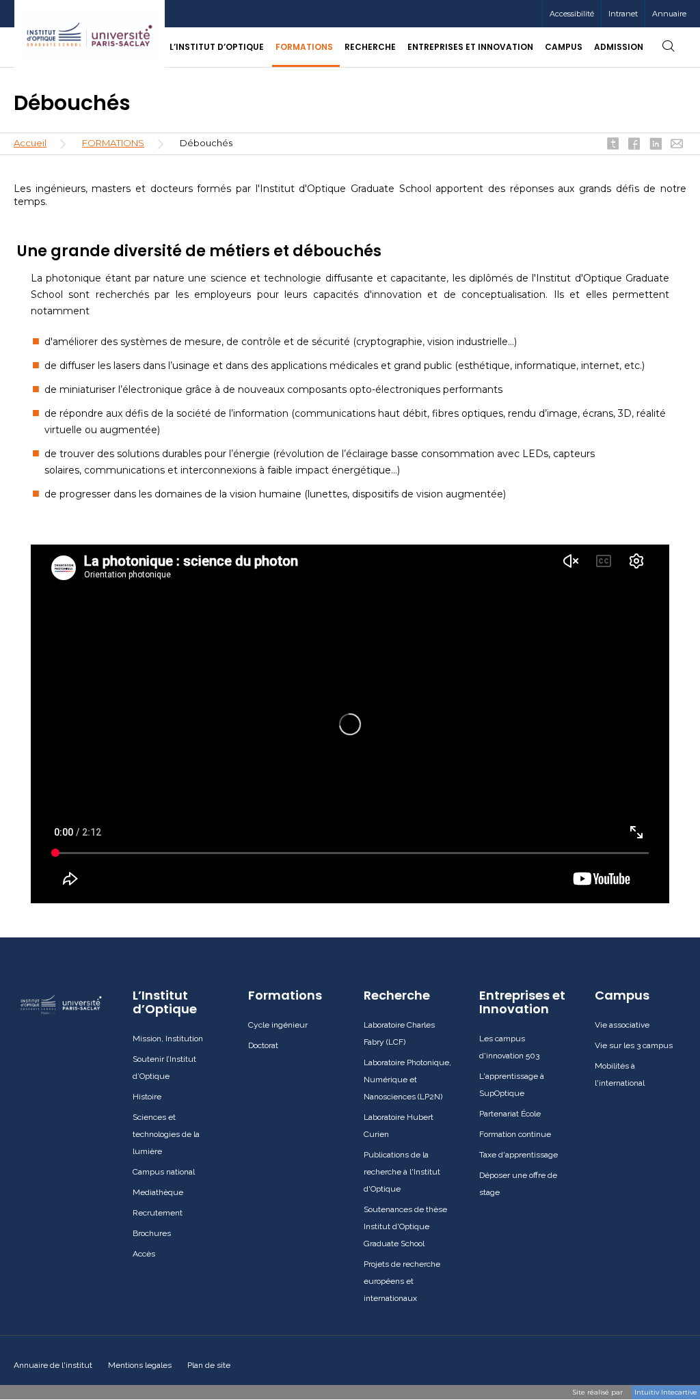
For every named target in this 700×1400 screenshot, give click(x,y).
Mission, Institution (168, 1038)
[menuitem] (623, 13)
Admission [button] (618, 47)
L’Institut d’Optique (165, 1002)
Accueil (30, 142)
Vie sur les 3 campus (634, 1045)
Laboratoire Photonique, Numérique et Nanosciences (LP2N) (407, 1079)
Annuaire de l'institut (53, 1365)
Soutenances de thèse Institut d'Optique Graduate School (405, 1226)
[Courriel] (677, 144)
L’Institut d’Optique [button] (217, 47)
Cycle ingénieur (278, 1025)
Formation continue (515, 1134)
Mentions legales (140, 1365)
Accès (144, 1254)
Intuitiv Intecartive (665, 1392)
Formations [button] (304, 47)
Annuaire (669, 13)
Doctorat (263, 1045)
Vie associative (622, 1025)
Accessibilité (572, 13)
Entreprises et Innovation (522, 1002)
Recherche (397, 995)
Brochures (152, 1233)
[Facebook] (634, 144)
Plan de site (208, 1365)
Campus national (164, 1172)
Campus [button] (563, 47)
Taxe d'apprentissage (518, 1154)
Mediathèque (158, 1192)
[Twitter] (613, 144)
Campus (622, 995)
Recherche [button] (370, 47)
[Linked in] (655, 144)
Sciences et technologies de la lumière (166, 1134)
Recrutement (158, 1213)
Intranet (623, 13)
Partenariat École (510, 1113)
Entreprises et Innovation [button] (470, 47)
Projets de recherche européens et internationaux (402, 1281)
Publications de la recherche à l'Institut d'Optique (402, 1172)
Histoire (147, 1096)
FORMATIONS (113, 142)
